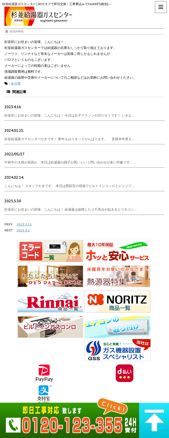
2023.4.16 (12, 107)
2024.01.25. (14, 130)
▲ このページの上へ (154, 417)
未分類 (16, 83)
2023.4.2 (23, 230)
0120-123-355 (69, 417)
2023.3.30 (12, 201)
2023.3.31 (24, 224)
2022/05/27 (14, 154)
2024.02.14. (14, 177)
